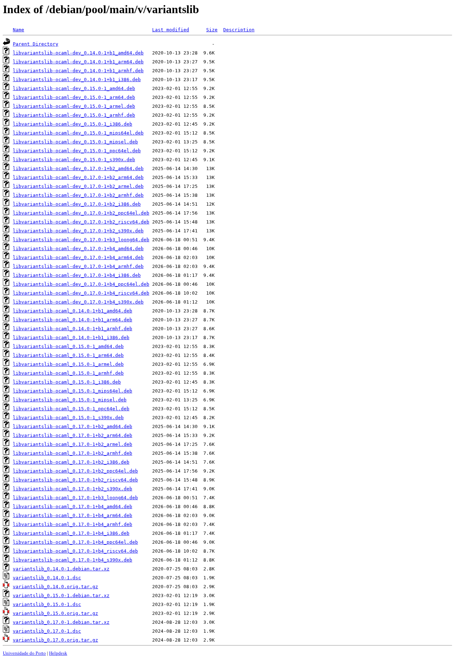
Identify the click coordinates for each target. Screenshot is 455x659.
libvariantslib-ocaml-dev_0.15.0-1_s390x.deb (74, 159)
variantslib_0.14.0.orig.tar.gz (55, 586)
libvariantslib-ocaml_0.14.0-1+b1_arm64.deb (72, 319)
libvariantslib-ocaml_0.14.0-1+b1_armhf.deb (72, 328)
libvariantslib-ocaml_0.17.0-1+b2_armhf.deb (72, 453)
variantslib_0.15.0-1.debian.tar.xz (61, 595)
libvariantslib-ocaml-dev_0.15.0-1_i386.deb (72, 124)
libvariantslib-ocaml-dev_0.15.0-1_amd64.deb (74, 88)
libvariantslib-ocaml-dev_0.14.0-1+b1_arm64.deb (78, 61)
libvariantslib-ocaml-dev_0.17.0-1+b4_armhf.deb (78, 266)
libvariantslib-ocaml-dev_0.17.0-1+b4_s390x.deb (78, 302)
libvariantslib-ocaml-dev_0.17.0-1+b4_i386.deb (77, 275)
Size (212, 29)
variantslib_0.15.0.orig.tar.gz (55, 613)
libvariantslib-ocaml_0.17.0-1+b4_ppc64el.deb (75, 542)
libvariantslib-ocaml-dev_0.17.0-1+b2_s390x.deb (78, 230)
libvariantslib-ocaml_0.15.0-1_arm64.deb (68, 355)
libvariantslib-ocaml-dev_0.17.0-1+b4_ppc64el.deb (81, 284)
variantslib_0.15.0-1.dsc (47, 604)
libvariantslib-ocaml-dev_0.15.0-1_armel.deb (74, 106)
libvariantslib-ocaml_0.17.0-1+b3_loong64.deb (75, 497)
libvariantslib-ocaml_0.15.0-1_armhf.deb (68, 373)
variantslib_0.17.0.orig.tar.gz (55, 640)
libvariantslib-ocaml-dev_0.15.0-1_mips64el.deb (78, 133)
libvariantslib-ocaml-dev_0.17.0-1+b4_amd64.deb (78, 248)
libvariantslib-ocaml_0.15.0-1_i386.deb (67, 382)
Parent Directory (35, 44)
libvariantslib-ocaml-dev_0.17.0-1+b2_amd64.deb (78, 168)
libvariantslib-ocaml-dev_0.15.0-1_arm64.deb (74, 97)
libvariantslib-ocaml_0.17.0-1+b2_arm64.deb (72, 435)
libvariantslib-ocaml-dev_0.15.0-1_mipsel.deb (75, 141)
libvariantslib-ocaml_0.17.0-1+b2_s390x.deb (72, 488)
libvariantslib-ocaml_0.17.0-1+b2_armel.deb (72, 444)
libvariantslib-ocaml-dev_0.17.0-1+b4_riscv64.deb (81, 293)
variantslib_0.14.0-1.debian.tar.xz (61, 568)
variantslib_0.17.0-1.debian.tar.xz (61, 622)
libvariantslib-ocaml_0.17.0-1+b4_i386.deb (71, 533)
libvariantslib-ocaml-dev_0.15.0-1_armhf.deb (74, 115)
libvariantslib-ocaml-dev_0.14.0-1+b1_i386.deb (77, 79)
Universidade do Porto (24, 653)
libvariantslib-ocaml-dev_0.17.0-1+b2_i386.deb (77, 204)
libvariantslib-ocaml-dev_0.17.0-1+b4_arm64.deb (78, 257)
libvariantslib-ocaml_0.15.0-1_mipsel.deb (70, 399)
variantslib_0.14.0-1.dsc (47, 577)
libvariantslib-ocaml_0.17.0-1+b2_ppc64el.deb (75, 471)
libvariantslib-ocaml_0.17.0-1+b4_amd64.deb (72, 506)
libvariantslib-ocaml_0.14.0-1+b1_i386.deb (71, 337)
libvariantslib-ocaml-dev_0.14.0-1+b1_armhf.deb (78, 70)
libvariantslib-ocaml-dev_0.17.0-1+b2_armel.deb (78, 186)
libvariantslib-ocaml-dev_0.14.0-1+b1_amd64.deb (78, 53)
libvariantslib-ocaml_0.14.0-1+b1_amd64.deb (72, 310)
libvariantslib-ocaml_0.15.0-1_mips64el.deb (72, 391)
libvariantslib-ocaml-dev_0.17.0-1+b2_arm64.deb (78, 177)
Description (239, 29)
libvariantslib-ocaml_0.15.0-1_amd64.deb (68, 346)
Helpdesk (58, 653)
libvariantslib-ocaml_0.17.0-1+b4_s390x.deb (72, 560)
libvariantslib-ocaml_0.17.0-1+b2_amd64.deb (72, 426)
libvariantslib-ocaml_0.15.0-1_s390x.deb (68, 417)
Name (18, 29)
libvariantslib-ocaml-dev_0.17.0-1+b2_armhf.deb (78, 195)
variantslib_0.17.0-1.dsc (47, 631)
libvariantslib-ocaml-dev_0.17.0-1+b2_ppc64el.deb (81, 213)
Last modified (170, 29)
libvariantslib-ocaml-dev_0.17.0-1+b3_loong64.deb (81, 239)
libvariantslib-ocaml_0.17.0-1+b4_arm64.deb (72, 515)
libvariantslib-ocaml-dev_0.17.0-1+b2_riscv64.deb (81, 222)
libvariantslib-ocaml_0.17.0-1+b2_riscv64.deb (75, 480)
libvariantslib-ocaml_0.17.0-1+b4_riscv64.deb (75, 551)
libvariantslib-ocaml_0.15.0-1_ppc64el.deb (71, 408)
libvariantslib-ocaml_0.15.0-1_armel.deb (68, 364)
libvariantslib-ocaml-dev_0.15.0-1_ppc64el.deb (77, 150)
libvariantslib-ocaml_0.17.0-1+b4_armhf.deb (72, 524)
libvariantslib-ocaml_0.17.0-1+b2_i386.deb (71, 462)
